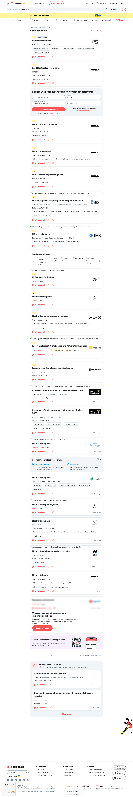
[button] (119, 768)
